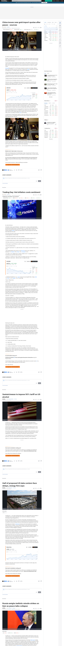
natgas (14, 265)
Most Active (45, 90)
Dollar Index (45, 27)
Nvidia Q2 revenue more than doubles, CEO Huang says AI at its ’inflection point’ (52, 67)
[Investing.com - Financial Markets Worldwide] (4, 0)
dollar (28, 56)
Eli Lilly (18, 239)
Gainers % (50, 90)
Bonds (53, 9)
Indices (45, 9)
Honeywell (23, 239)
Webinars (46, 107)
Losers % (53, 90)
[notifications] (60, 0)
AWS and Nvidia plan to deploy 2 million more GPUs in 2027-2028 (52, 71)
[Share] (33, 14)
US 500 (45, 23)
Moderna (12, 239)
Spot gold (7, 55)
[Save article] (35, 14)
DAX (45, 26)
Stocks (55, 9)
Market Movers (47, 88)
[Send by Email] (18, 157)
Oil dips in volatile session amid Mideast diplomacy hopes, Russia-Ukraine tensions (51, 81)
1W (8, 253)
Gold (20, 99)
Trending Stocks (47, 115)
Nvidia (13, 217)
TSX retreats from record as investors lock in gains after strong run (52, 63)
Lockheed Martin (19, 633)
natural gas (17, 511)
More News (50, 84)
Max (16, 253)
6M (11, 253)
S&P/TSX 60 (46, 20)
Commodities (49, 9)
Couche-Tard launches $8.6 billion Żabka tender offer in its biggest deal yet (52, 76)
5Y (14, 253)
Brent (36, 264)
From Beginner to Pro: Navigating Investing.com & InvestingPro (51, 110)
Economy (8, 14)
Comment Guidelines (5, 170)
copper (18, 264)
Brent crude (33, 627)
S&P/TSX (45, 19)
